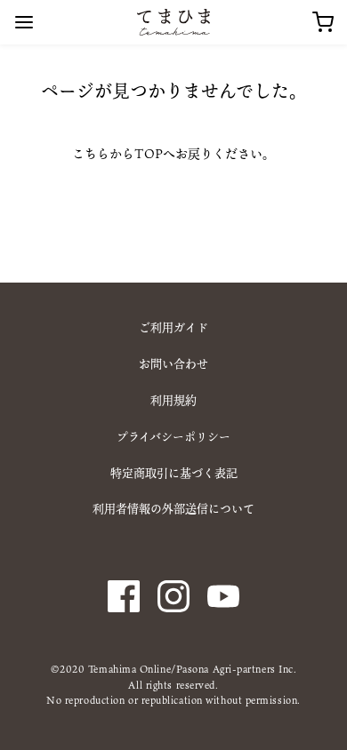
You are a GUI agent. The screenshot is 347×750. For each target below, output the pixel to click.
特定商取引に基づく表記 (174, 473)
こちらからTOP (117, 153)
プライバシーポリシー (173, 436)
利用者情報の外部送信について (173, 508)
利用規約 (173, 400)
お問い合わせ (173, 363)
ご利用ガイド (173, 327)
